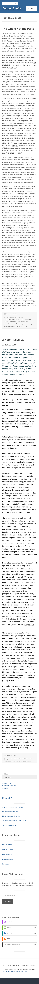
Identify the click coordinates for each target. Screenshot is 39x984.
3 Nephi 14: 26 (15, 543)
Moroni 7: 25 (21, 138)
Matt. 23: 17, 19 (26, 532)
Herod (18, 761)
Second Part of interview (10, 812)
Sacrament (5, 864)
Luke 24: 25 (22, 535)
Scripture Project (7, 849)
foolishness (13, 321)
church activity (19, 317)
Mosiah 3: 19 (7, 201)
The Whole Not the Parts (18, 28)
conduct (22, 759)
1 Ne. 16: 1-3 (11, 194)
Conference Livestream (9, 825)
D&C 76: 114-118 (30, 165)
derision (28, 759)
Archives (5, 774)
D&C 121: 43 (13, 619)
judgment (24, 761)
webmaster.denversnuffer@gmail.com (15, 972)
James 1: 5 (28, 182)
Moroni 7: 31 (13, 138)
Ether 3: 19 (6, 143)
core (22, 319)
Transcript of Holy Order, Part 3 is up (14, 820)
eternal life (28, 319)
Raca (29, 761)
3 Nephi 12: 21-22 (13, 339)
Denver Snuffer (12, 8)
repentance (20, 326)
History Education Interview (11, 816)
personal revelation (9, 326)
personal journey (27, 324)
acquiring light (10, 317)
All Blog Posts (7, 783)
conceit (17, 319)
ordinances (18, 324)
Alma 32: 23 (29, 138)
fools (13, 761)
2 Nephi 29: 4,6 (21, 538)
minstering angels (23, 321)
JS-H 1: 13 (14, 182)
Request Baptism (7, 854)
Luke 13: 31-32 (27, 569)
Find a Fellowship (7, 859)
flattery (6, 321)
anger (7, 759)
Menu (32, 8)
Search (16, 3)
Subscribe (8, 901)
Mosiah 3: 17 (12, 67)
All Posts (5, 788)
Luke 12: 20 (13, 535)
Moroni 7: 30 (13, 133)
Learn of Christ (7, 844)
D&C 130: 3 (17, 153)
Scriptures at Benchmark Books (12, 807)
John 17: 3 (15, 145)
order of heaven (8, 324)
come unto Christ (9, 319)
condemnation (15, 759)
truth (26, 326)
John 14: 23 (10, 153)
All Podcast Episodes (9, 785)
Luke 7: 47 (23, 748)
